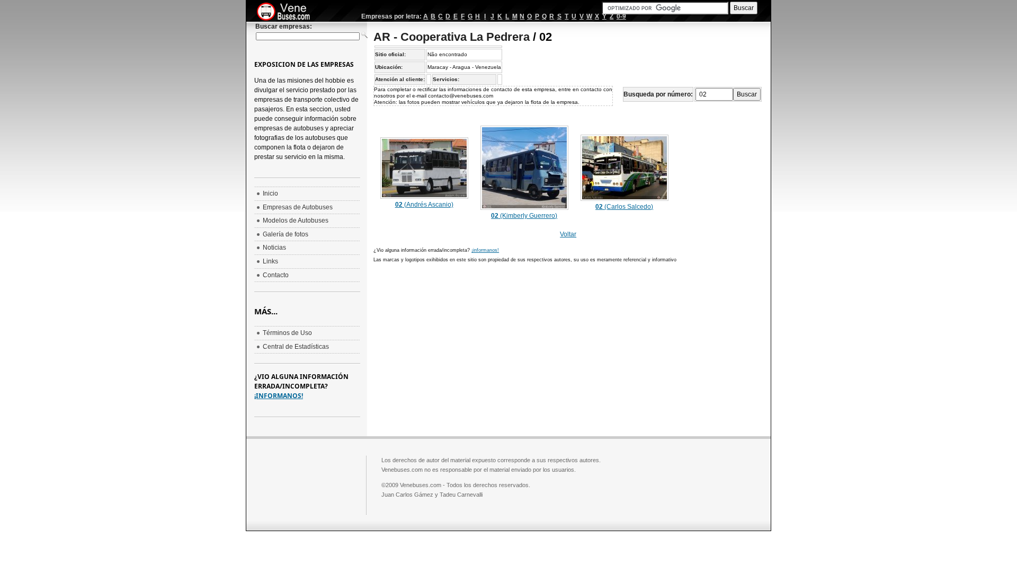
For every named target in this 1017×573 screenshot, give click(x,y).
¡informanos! (485, 250)
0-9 (621, 16)
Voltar (568, 234)
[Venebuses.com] (287, 12)
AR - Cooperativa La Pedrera (451, 36)
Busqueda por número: (658, 94)
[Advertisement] (462, 345)
